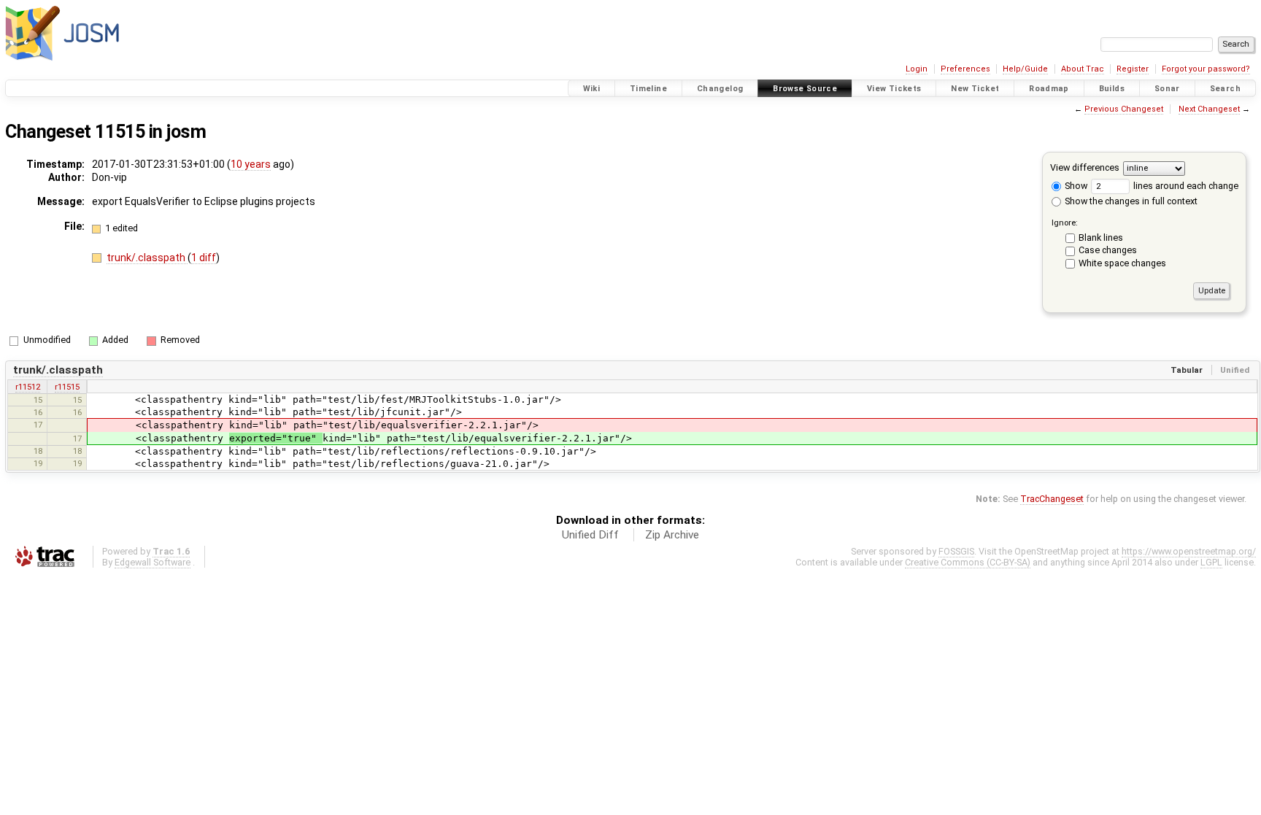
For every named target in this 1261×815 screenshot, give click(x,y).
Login (917, 69)
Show (1075, 185)
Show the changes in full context (1130, 201)
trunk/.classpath (147, 257)
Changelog (720, 88)
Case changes (1108, 249)
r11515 (67, 387)
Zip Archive (672, 534)
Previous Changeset (1123, 109)
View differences (1084, 167)
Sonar (1167, 88)
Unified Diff (590, 534)
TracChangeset (1052, 498)
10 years (251, 164)
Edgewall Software (152, 562)
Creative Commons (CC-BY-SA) (967, 562)
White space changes (1122, 263)
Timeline (648, 88)
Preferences (965, 69)
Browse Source (805, 88)
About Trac (1082, 69)
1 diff (203, 257)
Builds (1112, 88)
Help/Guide (1025, 69)
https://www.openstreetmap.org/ (1189, 551)
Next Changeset (1209, 109)
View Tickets (894, 88)
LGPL (1211, 562)
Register (1133, 69)
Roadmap (1049, 88)
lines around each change (1184, 185)
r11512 (27, 387)
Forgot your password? (1206, 69)
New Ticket (975, 88)
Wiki (592, 88)
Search (1225, 88)
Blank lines (1101, 237)
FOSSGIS (956, 551)
